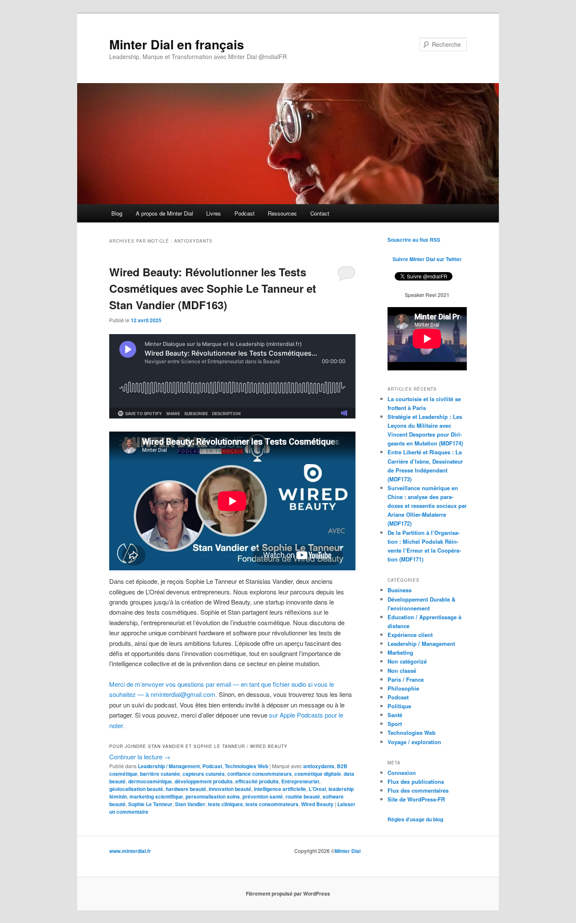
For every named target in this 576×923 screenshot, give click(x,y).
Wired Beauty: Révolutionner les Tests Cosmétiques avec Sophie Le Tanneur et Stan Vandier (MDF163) (212, 288)
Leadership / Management (169, 766)
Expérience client (410, 635)
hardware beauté (186, 789)
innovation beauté (230, 789)
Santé (395, 715)
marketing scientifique (156, 796)
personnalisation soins (213, 796)
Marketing (400, 652)
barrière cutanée (160, 773)
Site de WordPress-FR (416, 799)
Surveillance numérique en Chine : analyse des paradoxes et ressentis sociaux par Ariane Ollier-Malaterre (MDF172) (427, 506)
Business (400, 590)
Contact (319, 213)
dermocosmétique (150, 781)
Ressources (282, 213)
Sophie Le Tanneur (150, 804)
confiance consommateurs (259, 773)
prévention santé (262, 796)
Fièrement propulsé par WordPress (288, 893)
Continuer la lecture (139, 756)
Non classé (402, 671)
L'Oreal (317, 789)
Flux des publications (416, 781)
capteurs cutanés (204, 773)
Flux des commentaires (418, 790)
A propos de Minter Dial (164, 213)
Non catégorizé (407, 661)
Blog (116, 213)
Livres (213, 213)
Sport (395, 724)
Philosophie (403, 688)
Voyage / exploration (414, 742)
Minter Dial (348, 851)
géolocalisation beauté (136, 789)
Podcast (244, 213)
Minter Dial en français (176, 44)
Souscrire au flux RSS (414, 239)
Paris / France (406, 679)
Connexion (402, 773)
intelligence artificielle (280, 789)
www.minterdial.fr (130, 851)
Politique (399, 706)
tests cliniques (225, 804)
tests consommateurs (272, 804)
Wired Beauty (317, 804)
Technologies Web (246, 766)
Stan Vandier (190, 804)
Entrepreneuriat (300, 781)
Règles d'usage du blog (415, 819)
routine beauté (302, 796)
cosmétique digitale (317, 773)
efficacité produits (257, 781)
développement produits (204, 781)
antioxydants (318, 766)
